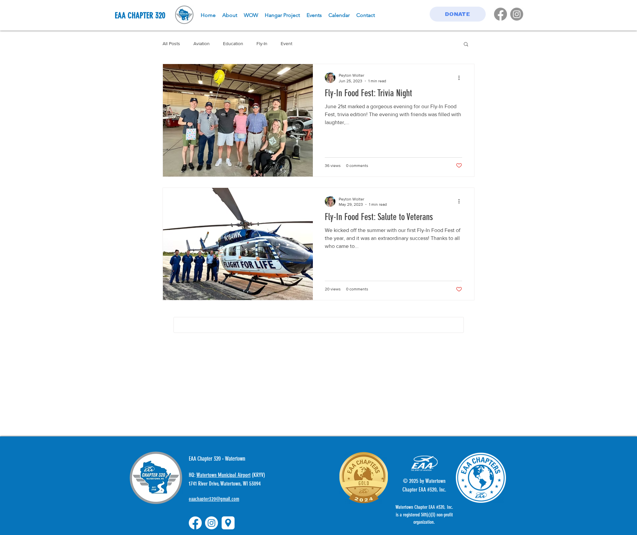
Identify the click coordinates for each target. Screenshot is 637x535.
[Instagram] (516, 14)
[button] (466, 44)
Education (233, 43)
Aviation (201, 43)
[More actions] (461, 78)
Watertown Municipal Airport (223, 446)
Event (286, 43)
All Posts (171, 43)
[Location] (228, 494)
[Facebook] (500, 14)
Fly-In (261, 43)
